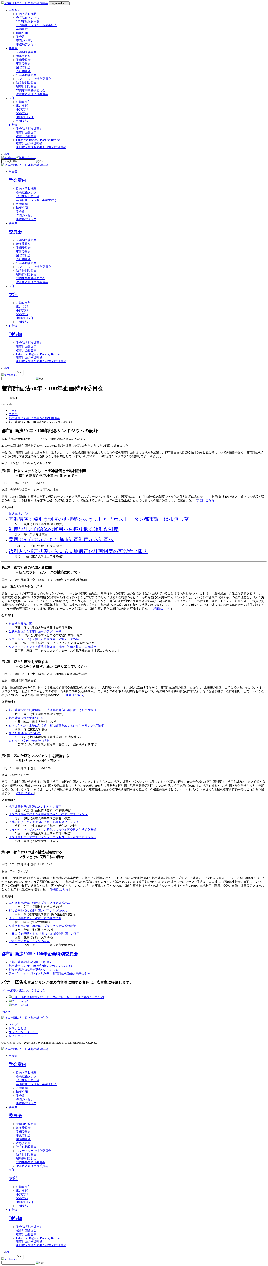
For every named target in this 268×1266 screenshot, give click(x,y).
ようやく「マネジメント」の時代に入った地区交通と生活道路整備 (52, 829)
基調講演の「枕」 (20, 513)
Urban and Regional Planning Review (38, 139)
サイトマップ (17, 1036)
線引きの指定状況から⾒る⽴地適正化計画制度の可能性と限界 (78, 551)
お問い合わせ (17, 1028)
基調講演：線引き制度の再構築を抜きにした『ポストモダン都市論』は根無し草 (99, 519)
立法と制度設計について (25, 733)
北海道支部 (23, 101)
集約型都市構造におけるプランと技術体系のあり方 (42, 902)
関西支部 (22, 113)
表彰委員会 (23, 71)
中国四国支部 (25, 117)
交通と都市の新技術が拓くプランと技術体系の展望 (42, 925)
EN (7, 153)
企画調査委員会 (26, 52)
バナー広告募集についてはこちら (23, 990)
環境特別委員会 (26, 86)
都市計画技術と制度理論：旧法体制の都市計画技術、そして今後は (52, 710)
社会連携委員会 (26, 75)
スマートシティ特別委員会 (33, 78)
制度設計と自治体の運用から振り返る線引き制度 (64, 529)
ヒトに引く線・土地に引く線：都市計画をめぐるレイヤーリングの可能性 (57, 725)
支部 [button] (12, 98)
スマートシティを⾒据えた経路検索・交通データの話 (44, 639)
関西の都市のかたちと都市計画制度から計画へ (61, 539)
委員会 (13, 223)
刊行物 (13, 325)
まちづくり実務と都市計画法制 (29, 740)
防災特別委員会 (26, 82)
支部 (12, 286)
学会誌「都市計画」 (29, 128)
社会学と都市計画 (20, 623)
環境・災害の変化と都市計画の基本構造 (35, 918)
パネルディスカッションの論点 (29, 941)
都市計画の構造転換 (29, 143)
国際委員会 (23, 67)
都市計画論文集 (26, 132)
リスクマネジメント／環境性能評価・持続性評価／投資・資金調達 (52, 646)
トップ (13, 1024)
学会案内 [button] (14, 9)
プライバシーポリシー (23, 1032)
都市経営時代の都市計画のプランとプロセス (38, 910)
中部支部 (22, 109)
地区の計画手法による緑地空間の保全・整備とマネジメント (48, 814)
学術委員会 (23, 59)
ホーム (13, 410)
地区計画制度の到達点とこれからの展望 (35, 806)
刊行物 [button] (13, 124)
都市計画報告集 (26, 136)
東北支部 (22, 105)
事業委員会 (23, 63)
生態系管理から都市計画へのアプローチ (35, 631)
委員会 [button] (13, 48)
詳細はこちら (205, 500)
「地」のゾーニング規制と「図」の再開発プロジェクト (45, 822)
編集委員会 (23, 55)
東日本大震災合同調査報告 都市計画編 (41, 147)
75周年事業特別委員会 (30, 90)
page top (6, 1011)
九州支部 (22, 121)
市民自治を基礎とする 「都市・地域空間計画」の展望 (44, 933)
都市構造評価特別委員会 (32, 94)
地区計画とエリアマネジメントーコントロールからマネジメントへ (52, 837)
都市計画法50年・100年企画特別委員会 (34, 418)
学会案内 (14, 171)
